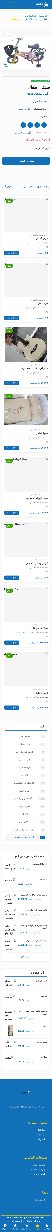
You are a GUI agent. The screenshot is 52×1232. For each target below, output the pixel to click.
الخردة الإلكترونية (30, 767)
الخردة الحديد (31, 760)
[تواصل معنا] (2, 4)
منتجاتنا (41, 1130)
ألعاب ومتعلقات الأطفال (36, 19)
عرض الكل (25, 957)
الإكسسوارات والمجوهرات (29, 830)
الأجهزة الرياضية (30, 806)
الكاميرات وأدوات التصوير (29, 783)
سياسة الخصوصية (36, 1169)
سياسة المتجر (38, 1165)
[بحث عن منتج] (14, 4)
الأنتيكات (32, 775)
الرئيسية (43, 16)
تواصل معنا (40, 1200)
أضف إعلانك (39, 1174)
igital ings (33, 1221)
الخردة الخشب (31, 736)
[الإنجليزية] (10, 4)
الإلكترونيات (31, 822)
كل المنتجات (30, 16)
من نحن (41, 1134)
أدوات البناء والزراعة (30, 752)
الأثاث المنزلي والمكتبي (29, 798)
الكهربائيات (32, 814)
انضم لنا (41, 1139)
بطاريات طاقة (31, 744)
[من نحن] (6, 4)
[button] (37, 1227)
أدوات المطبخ (31, 791)
